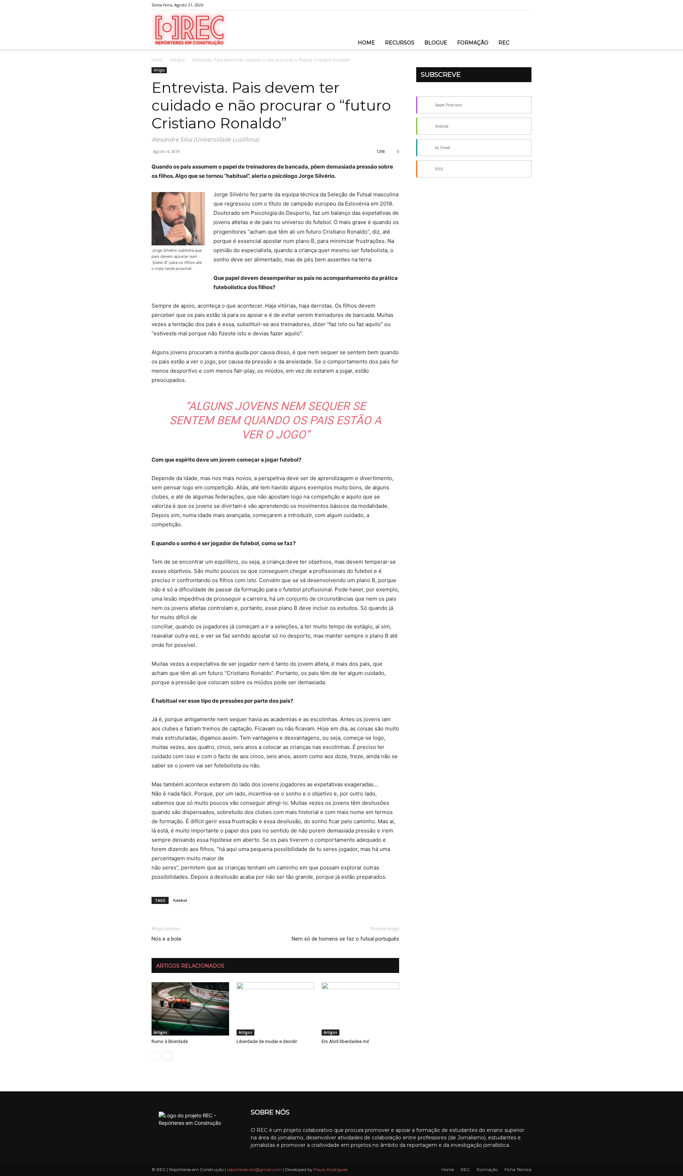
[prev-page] (156, 1055)
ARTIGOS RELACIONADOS (190, 965)
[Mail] (526, 5)
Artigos (177, 60)
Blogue (435, 42)
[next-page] (167, 1055)
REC (503, 42)
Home (366, 42)
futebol (180, 900)
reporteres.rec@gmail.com (254, 1169)
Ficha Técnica (517, 1169)
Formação (472, 42)
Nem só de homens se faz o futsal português (345, 939)
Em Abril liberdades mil (345, 1041)
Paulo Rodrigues (331, 1169)
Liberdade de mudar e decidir (267, 1041)
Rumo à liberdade (170, 1041)
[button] (522, 35)
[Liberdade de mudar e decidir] (275, 1009)
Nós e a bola (166, 939)
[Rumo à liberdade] (190, 1009)
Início (157, 60)
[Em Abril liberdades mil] (360, 1009)
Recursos (399, 42)
